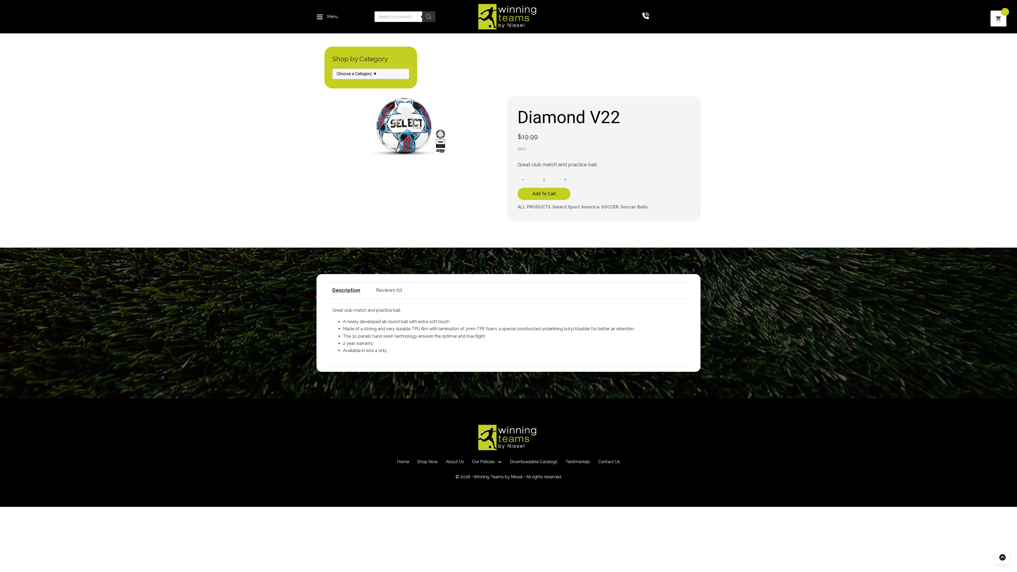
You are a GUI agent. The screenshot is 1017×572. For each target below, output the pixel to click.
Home (403, 461)
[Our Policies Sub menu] (500, 462)
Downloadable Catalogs (533, 461)
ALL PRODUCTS (534, 206)
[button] (492, 103)
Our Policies (483, 461)
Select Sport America (575, 206)
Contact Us (609, 461)
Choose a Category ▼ (357, 73)
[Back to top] (1002, 557)
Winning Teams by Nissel (499, 476)
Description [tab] (346, 290)
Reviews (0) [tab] (389, 290)
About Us (455, 461)
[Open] (319, 17)
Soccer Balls (634, 206)
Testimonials (577, 461)
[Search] (428, 16)
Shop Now (427, 461)
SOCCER (610, 206)
